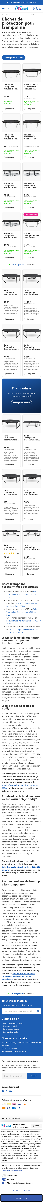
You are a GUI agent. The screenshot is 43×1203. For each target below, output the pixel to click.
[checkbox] (9, 1175)
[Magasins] (33, 8)
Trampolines (25, 15)
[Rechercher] (8, 8)
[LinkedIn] (10, 1091)
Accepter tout (21, 1198)
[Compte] (37, 8)
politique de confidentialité (11, 1170)
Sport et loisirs (13, 15)
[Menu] (3, 9)
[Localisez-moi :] (31, 8)
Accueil (4, 15)
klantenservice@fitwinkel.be (15, 1051)
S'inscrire (34, 1076)
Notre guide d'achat (21, 402)
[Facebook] (3, 1091)
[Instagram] (7, 1091)
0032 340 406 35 (11, 1048)
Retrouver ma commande (13, 1023)
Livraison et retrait (10, 1026)
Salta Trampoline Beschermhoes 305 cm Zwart (21, 612)
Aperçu (37, 1126)
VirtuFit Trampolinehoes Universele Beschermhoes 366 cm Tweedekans (18, 976)
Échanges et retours (11, 1029)
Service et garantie (10, 1032)
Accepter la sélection (22, 1190)
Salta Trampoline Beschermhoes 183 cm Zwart (21, 594)
